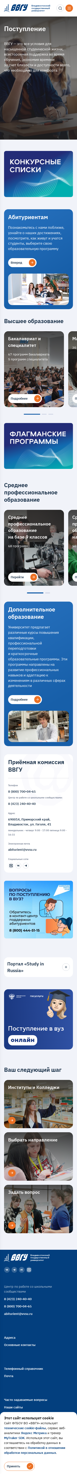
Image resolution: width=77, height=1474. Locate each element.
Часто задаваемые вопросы (25, 1399)
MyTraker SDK (14, 1438)
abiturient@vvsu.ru (22, 849)
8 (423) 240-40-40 (22, 803)
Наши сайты (13, 1407)
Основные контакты (20, 1345)
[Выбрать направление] (11, 1173)
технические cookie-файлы (25, 1428)
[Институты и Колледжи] (11, 1120)
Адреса (9, 1337)
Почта (8, 1376)
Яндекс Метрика (34, 1433)
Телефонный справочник (23, 1368)
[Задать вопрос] (11, 1225)
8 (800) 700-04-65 (22, 791)
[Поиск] (60, 8)
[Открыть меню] (69, 8)
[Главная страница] (15, 1258)
